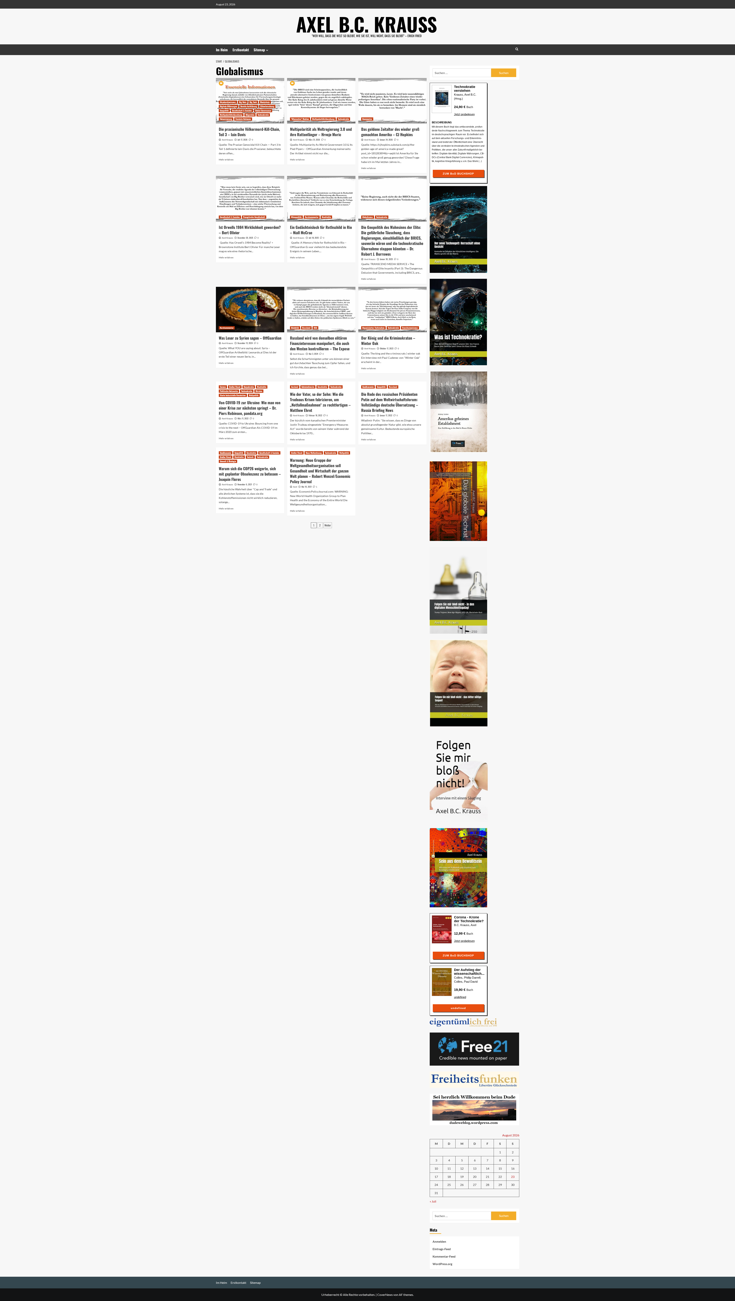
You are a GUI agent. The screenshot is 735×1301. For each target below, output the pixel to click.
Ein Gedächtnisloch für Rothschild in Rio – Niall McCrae (321, 229)
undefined (460, 997)
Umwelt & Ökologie (228, 461)
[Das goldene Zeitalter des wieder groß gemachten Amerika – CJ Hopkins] (392, 101)
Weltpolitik (254, 395)
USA (315, 327)
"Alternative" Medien (300, 118)
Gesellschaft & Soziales (242, 110)
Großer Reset (234, 386)
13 (474, 1168)
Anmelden (439, 1241)
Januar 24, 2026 (386, 139)
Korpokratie (249, 386)
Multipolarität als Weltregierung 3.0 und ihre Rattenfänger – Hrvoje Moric (321, 131)
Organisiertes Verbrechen (373, 327)
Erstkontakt (241, 49)
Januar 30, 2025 (386, 259)
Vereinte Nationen (243, 118)
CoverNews (385, 1294)
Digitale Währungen (228, 106)
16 (512, 1168)
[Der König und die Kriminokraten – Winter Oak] (392, 309)
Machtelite (326, 217)
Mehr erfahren (226, 159)
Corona (223, 386)
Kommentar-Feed (444, 1256)
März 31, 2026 (314, 139)
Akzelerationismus (228, 102)
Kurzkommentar (311, 217)
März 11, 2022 (243, 418)
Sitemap (259, 49)
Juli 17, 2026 (242, 139)
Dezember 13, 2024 (245, 343)
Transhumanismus (410, 327)
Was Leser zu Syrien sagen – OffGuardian (250, 338)
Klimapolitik (296, 217)
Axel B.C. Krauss (366, 24)
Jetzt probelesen (464, 114)
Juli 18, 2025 (314, 237)
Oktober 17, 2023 (386, 348)
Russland (306, 327)
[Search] (516, 49)
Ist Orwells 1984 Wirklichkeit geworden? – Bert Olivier (250, 229)
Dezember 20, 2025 (245, 237)
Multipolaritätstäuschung (231, 114)
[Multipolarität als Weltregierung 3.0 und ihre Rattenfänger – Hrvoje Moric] (321, 101)
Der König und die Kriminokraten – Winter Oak (388, 340)
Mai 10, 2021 (306, 486)
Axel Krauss (227, 140)
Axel (295, 487)
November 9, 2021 (245, 484)
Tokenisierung (226, 118)
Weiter (327, 525)
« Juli (433, 1201)
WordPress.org (442, 1264)
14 (487, 1168)
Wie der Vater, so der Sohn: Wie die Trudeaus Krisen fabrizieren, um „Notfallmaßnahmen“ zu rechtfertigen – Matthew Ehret (320, 402)
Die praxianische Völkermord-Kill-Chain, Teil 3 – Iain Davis (249, 131)
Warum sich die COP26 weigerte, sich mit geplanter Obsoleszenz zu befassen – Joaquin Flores (250, 474)
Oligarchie (250, 114)
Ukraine (259, 391)
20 (474, 1176)
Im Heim (222, 49)
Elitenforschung (267, 106)
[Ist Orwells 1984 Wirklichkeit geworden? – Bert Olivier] (250, 198)
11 (449, 1168)
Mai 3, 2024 (313, 353)
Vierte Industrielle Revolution (233, 395)
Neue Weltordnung (314, 452)
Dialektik (295, 327)
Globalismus (367, 217)
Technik (250, 457)
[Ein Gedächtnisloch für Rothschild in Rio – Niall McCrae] (321, 198)
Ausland (294, 386)
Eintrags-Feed (442, 1249)
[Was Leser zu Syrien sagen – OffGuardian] (250, 309)
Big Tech (253, 102)
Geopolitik (224, 110)
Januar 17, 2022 (386, 415)
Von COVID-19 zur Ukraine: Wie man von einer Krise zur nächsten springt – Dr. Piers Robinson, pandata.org (249, 408)
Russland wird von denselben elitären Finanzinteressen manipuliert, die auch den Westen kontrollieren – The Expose (320, 343)
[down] (267, 50)
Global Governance (263, 110)
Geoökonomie (368, 386)
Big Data (242, 102)
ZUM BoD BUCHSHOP (458, 173)
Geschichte (322, 386)
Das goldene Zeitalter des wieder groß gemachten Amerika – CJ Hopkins (390, 131)
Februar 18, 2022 (315, 415)
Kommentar (367, 118)
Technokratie (263, 114)
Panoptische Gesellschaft (254, 217)
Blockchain (265, 102)
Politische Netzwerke (229, 391)
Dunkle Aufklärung (248, 106)
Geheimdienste (307, 386)
